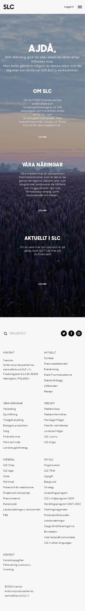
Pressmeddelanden (56, 364)
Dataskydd (10, 504)
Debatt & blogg (53, 380)
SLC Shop (8, 465)
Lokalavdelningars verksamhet (21, 510)
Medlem (49, 403)
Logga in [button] (69, 7)
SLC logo (8, 471)
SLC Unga (50, 442)
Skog (6, 431)
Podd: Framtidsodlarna (58, 375)
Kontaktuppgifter (13, 560)
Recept (48, 391)
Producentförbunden (56, 515)
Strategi (49, 487)
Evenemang (51, 369)
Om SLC (48, 460)
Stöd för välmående (56, 426)
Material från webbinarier (18, 487)
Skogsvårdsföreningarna (59, 526)
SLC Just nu (51, 437)
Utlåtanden (51, 386)
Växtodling (9, 409)
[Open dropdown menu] (80, 7)
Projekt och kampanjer (16, 493)
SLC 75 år (50, 471)
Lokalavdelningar (54, 521)
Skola (6, 476)
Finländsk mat (11, 437)
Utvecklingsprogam (56, 493)
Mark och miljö (11, 442)
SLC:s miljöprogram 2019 (59, 498)
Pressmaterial (11, 498)
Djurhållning (10, 414)
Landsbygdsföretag (15, 448)
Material (9, 460)
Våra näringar (13, 403)
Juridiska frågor (53, 431)
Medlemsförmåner (55, 414)
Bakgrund (50, 482)
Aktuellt (50, 353)
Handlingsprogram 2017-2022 (62, 504)
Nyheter (49, 358)
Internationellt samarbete (59, 537)
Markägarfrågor (54, 420)
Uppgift (48, 476)
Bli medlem (50, 532)
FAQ (5, 515)
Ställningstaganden (56, 510)
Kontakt (9, 353)
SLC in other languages (58, 543)
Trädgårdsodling (13, 420)
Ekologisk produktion (15, 426)
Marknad (8, 482)
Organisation (52, 465)
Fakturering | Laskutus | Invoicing (16, 567)
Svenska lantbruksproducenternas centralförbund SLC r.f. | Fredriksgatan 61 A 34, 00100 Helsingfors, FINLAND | (20, 369)
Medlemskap (52, 409)
